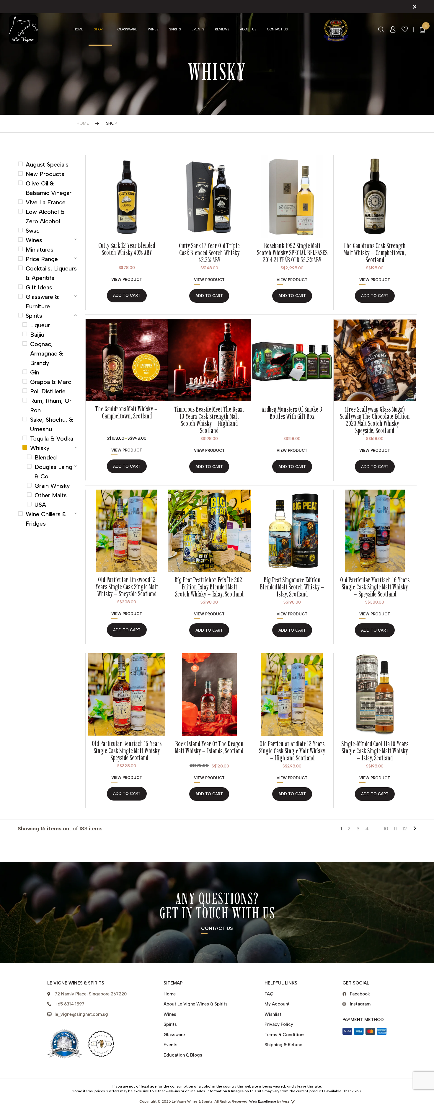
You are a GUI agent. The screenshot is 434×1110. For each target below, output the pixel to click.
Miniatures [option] (39, 249)
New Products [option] (45, 173)
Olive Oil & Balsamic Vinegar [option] (48, 188)
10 (386, 828)
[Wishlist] (405, 29)
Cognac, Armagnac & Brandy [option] (46, 353)
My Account (277, 1004)
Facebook (360, 994)
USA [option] (40, 504)
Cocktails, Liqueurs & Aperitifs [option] (51, 273)
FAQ (269, 994)
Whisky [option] (40, 448)
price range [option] (42, 259)
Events (198, 29)
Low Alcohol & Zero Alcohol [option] (45, 216)
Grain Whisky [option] (52, 485)
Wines (153, 29)
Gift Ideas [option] (39, 287)
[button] (48, 240)
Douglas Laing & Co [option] (53, 471)
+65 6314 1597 (69, 1004)
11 (395, 828)
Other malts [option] (51, 495)
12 (404, 828)
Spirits (175, 29)
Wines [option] (34, 240)
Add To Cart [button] (127, 295)
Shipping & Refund (284, 1044)
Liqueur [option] (40, 325)
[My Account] (393, 29)
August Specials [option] (47, 164)
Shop (98, 29)
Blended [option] (46, 457)
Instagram (360, 1004)
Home (78, 29)
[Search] (381, 29)
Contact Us (277, 29)
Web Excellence (262, 1101)
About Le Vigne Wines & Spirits (196, 1004)
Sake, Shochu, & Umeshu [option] (51, 424)
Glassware (127, 29)
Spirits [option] (34, 315)
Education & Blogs (183, 1055)
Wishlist (273, 1014)
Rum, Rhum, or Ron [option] (50, 405)
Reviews (222, 29)
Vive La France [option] (46, 202)
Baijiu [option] (37, 334)
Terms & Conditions (285, 1034)
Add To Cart (127, 466)
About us (248, 29)
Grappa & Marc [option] (50, 381)
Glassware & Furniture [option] (42, 301)
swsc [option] (33, 230)
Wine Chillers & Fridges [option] (46, 519)
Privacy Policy (279, 1024)
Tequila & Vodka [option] (51, 438)
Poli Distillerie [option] (48, 391)
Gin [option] (34, 372)
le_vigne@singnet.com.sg (81, 1014)
